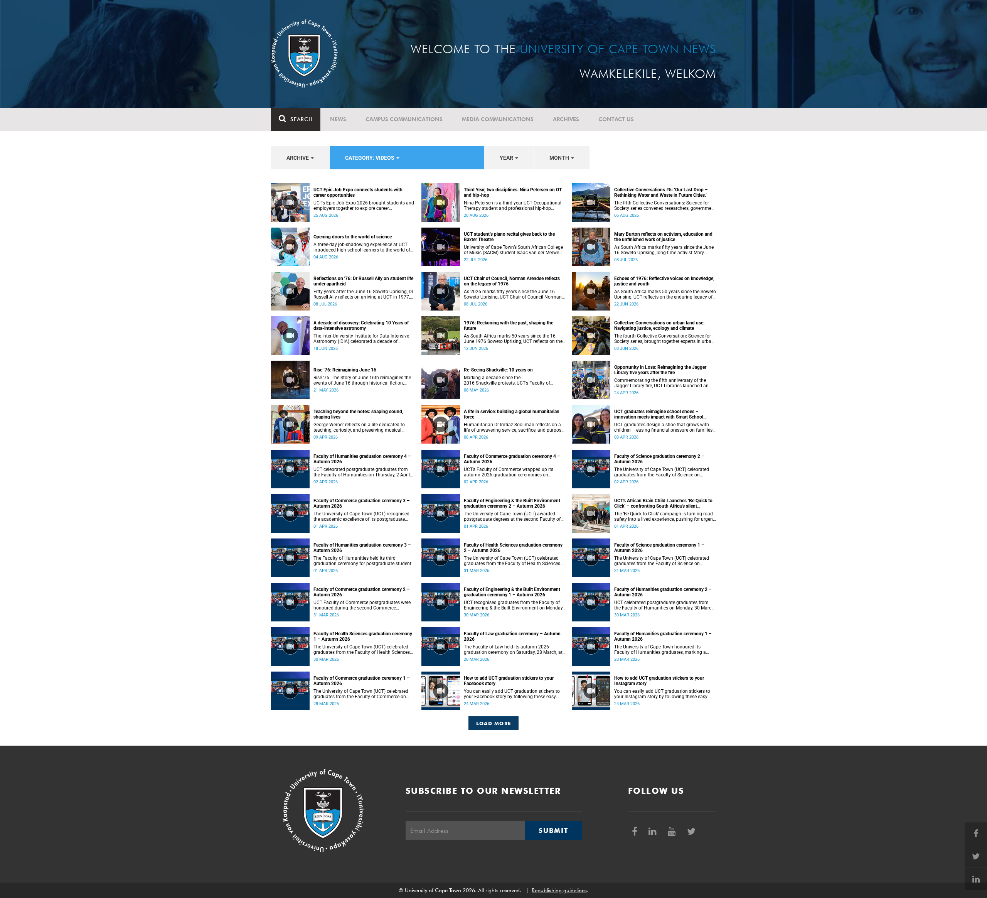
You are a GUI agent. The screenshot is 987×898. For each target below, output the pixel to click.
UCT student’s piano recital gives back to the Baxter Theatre (509, 236)
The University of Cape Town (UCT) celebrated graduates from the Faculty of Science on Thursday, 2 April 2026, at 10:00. (661, 472)
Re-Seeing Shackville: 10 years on (498, 370)
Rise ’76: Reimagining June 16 (344, 370)
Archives (566, 119)
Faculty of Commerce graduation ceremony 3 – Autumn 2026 (361, 503)
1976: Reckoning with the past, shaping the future (508, 325)
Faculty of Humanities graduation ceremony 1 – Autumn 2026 (663, 636)
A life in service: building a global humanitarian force (511, 414)
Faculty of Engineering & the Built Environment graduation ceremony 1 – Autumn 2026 (512, 592)
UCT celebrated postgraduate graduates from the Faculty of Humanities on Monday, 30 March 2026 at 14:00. (664, 605)
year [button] (507, 158)
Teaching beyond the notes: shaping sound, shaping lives (358, 414)
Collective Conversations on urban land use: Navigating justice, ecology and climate (659, 325)
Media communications (498, 119)
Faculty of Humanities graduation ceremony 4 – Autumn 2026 (362, 459)
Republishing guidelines (559, 890)
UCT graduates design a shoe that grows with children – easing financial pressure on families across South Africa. (663, 427)
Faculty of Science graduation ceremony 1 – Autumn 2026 (659, 547)
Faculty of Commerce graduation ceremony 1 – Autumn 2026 (361, 680)
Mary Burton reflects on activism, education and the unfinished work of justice (663, 236)
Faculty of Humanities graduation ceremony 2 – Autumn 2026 (663, 592)
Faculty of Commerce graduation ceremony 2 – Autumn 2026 (361, 592)
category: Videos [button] (370, 158)
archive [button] (298, 158)
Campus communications (404, 119)
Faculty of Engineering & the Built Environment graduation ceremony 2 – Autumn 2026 (512, 503)
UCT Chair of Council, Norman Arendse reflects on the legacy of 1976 (512, 281)
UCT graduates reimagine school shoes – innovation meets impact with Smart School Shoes (658, 414)
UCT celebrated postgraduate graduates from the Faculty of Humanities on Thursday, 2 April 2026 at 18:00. (361, 472)
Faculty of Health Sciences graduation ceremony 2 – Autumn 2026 (513, 547)
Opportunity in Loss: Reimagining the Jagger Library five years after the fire (660, 370)
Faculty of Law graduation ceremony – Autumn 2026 (512, 636)
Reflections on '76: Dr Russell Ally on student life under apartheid (363, 281)
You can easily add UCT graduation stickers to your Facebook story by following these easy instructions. (512, 694)
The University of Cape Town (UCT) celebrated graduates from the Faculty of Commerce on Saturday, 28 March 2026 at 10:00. (360, 694)
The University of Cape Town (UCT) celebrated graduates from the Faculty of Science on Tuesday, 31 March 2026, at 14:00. (661, 560)
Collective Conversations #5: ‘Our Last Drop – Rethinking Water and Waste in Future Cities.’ (661, 192)
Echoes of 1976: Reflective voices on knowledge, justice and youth (664, 281)
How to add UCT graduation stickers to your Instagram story (659, 680)
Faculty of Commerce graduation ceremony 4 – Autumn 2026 (512, 459)
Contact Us (616, 119)
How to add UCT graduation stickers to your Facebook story (509, 680)
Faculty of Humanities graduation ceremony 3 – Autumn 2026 (362, 547)
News (338, 119)
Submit (553, 830)
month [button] (559, 158)
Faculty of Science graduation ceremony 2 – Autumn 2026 (659, 459)
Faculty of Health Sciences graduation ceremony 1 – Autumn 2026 (362, 636)
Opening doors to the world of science (352, 237)
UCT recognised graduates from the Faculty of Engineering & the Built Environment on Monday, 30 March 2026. (513, 605)
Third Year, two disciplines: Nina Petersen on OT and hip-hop (513, 192)
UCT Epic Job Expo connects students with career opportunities (358, 192)
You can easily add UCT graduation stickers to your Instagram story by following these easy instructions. (662, 694)
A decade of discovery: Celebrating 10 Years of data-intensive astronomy (361, 325)
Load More (493, 723)
